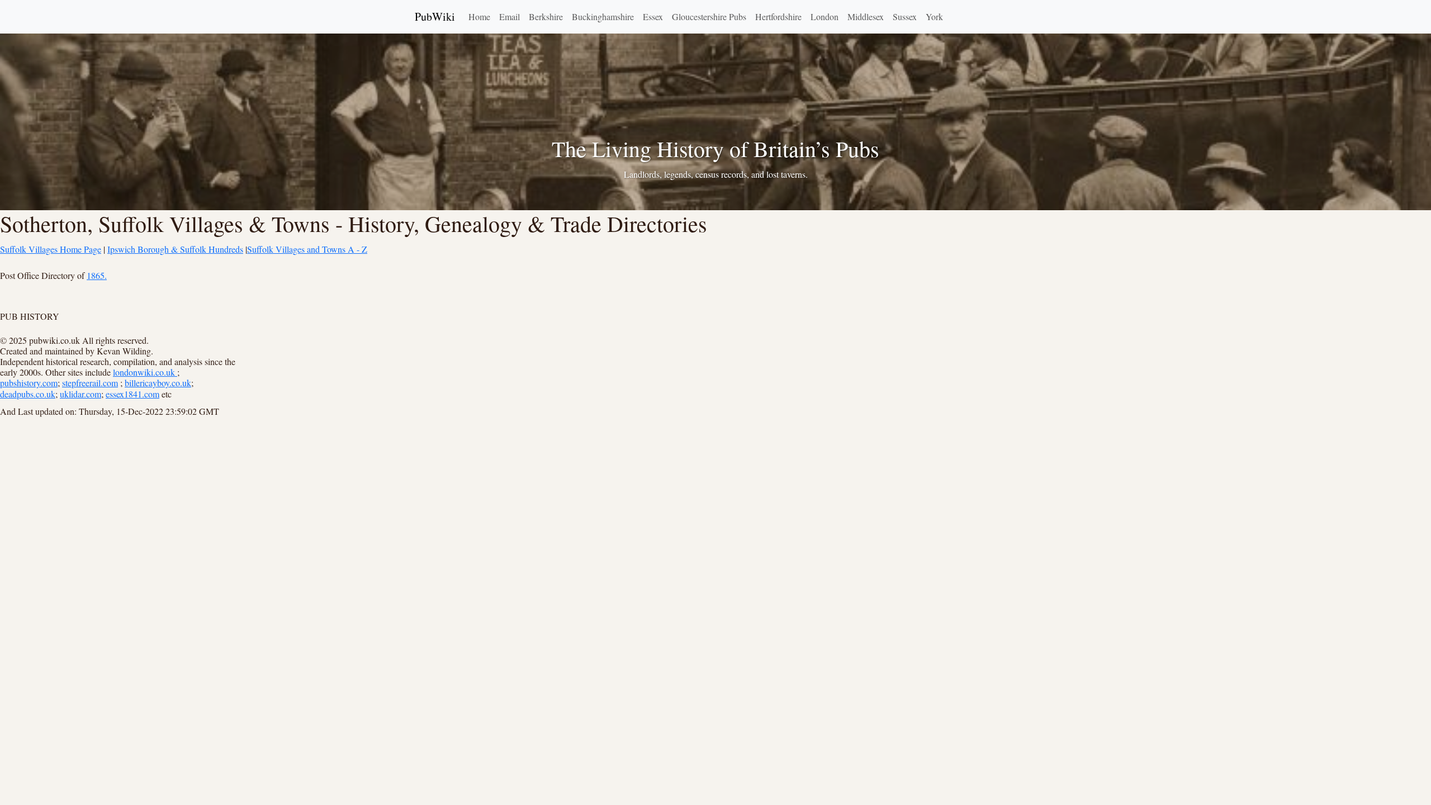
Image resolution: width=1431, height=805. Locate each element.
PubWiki (435, 16)
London (824, 16)
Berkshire (546, 16)
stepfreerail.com (90, 383)
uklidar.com (80, 394)
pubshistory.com (29, 383)
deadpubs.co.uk (27, 394)
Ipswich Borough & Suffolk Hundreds (175, 249)
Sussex (905, 16)
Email (509, 16)
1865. (97, 275)
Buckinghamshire (603, 16)
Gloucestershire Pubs (709, 16)
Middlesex (865, 16)
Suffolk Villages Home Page (50, 249)
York (934, 16)
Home (479, 16)
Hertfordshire (778, 16)
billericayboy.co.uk (158, 383)
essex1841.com (132, 394)
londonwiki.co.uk (145, 372)
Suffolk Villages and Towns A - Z (307, 249)
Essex (653, 16)
